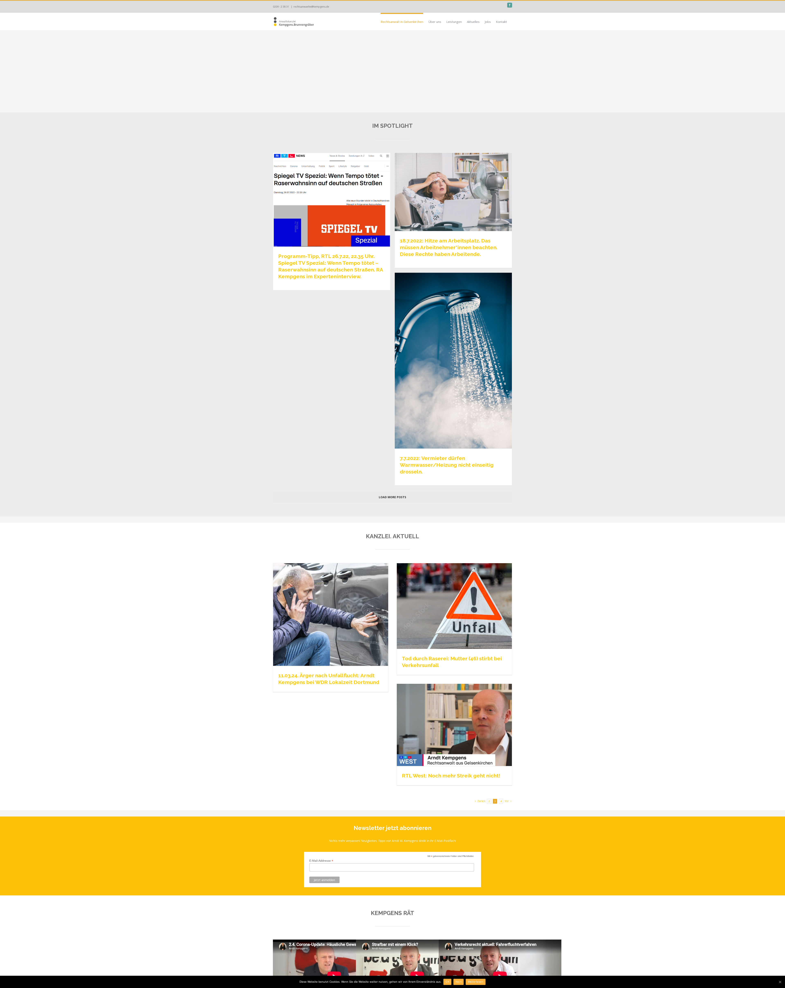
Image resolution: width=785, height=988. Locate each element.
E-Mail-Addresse (321, 861)
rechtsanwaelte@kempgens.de (311, 6)
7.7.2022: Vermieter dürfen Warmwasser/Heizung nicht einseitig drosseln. (446, 465)
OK (447, 981)
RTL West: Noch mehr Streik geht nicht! (451, 776)
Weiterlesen (475, 981)
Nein (458, 981)
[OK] (780, 982)
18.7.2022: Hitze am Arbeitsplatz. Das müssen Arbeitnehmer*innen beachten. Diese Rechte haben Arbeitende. (448, 247)
